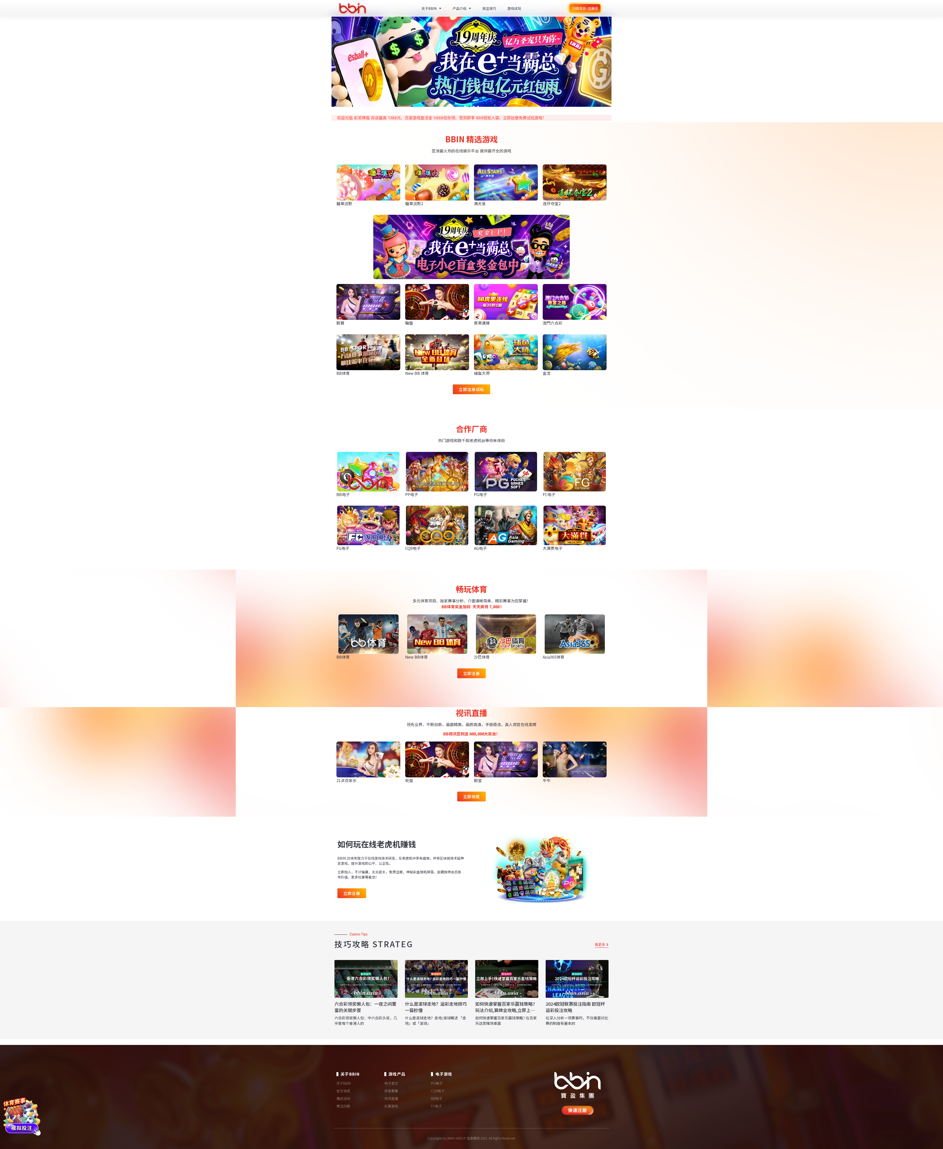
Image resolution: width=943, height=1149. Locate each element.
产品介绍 (459, 8)
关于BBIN (429, 8)
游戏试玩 (514, 8)
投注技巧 (489, 8)
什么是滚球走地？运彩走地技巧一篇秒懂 (436, 1006)
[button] (465, 106)
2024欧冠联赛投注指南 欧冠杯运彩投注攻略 (575, 1006)
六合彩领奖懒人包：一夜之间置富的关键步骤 (365, 1006)
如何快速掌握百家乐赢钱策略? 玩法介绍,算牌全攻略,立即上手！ (505, 1009)
